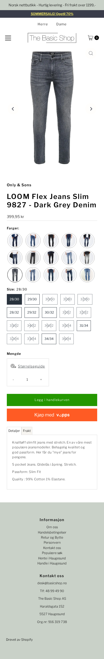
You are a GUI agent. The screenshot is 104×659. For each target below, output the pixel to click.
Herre (43, 24)
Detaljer (14, 431)
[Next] (90, 108)
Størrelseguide (31, 366)
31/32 (66, 312)
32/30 (85, 299)
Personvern (52, 542)
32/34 (14, 339)
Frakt (27, 431)
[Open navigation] (8, 38)
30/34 (66, 325)
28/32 (14, 312)
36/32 (49, 325)
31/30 (67, 299)
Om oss (52, 527)
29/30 (32, 299)
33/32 (14, 325)
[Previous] (13, 108)
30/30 (50, 299)
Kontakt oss (52, 548)
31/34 (84, 325)
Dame (61, 24)
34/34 (49, 339)
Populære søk (52, 553)
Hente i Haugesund (52, 558)
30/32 (49, 312)
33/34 (31, 339)
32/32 (83, 312)
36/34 (66, 339)
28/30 (14, 299)
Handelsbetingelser (52, 532)
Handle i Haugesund (52, 563)
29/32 (31, 312)
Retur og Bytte (52, 537)
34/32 (31, 325)
